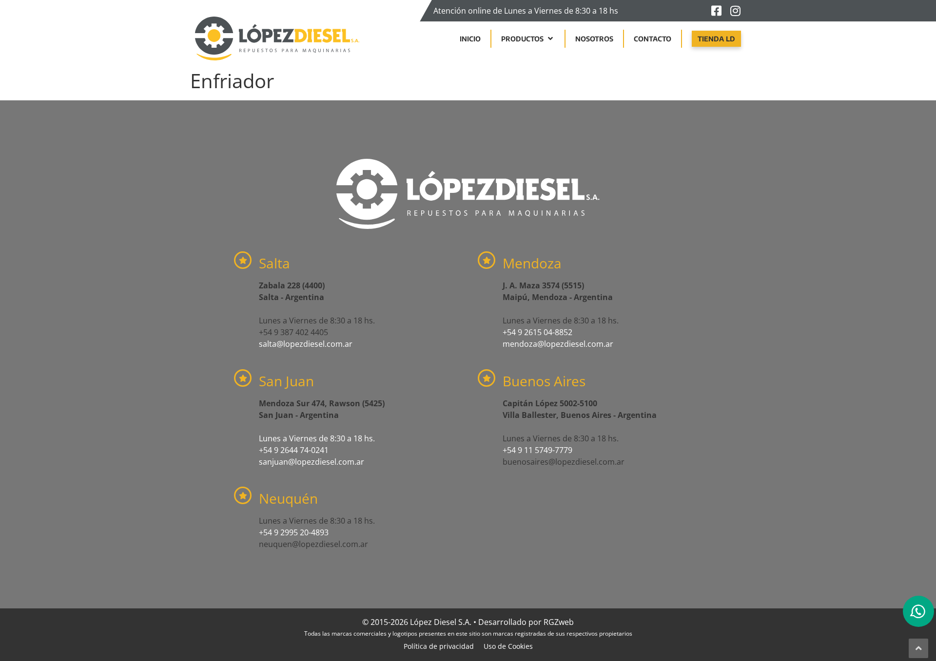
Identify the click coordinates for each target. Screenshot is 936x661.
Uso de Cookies (508, 646)
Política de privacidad (439, 646)
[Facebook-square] (716, 11)
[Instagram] (735, 11)
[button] (528, 39)
